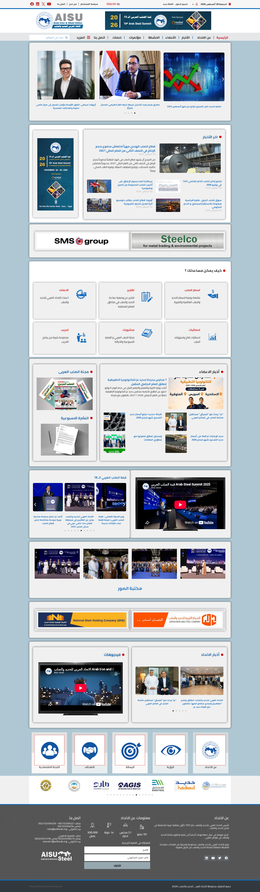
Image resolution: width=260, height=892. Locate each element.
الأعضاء (170, 37)
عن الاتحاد (204, 37)
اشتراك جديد (168, 4)
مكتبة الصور (130, 588)
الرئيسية (222, 37)
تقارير (130, 290)
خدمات (117, 37)
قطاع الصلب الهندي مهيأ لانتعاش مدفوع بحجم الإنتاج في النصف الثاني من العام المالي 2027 (125, 148)
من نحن (73, 4)
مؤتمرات (135, 37)
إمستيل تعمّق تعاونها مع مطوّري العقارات (148, 438)
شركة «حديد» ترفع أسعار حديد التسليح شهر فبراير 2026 (146, 416)
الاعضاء (64, 290)
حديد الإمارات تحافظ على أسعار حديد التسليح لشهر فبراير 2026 (206, 438)
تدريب (65, 329)
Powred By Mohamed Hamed (45, 886)
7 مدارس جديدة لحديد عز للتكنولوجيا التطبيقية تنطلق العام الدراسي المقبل (137, 382)
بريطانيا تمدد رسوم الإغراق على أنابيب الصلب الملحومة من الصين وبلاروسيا (134, 184)
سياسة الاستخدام (89, 4)
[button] (158, 20)
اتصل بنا (61, 4)
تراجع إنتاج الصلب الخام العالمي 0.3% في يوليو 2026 (202, 183)
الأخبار (186, 37)
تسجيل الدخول (181, 4)
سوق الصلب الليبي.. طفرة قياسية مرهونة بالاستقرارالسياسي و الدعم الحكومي (203, 203)
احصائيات (194, 329)
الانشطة (154, 37)
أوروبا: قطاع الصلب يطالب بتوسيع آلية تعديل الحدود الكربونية (134, 202)
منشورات (128, 329)
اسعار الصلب (192, 290)
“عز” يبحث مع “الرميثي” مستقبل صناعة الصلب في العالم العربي (206, 416)
